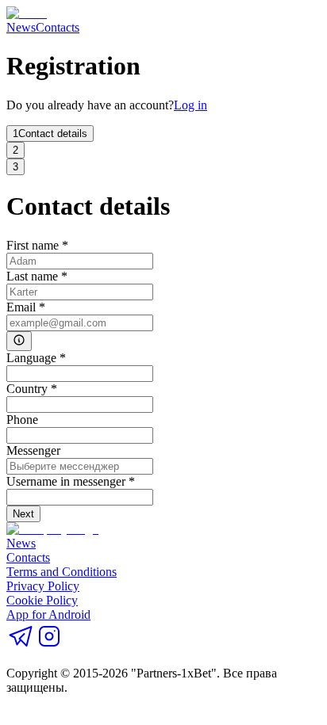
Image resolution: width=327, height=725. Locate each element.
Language (36, 357)
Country (31, 388)
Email (25, 307)
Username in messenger (70, 481)
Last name (36, 276)
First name (37, 245)
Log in (190, 105)
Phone (22, 419)
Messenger (33, 450)
